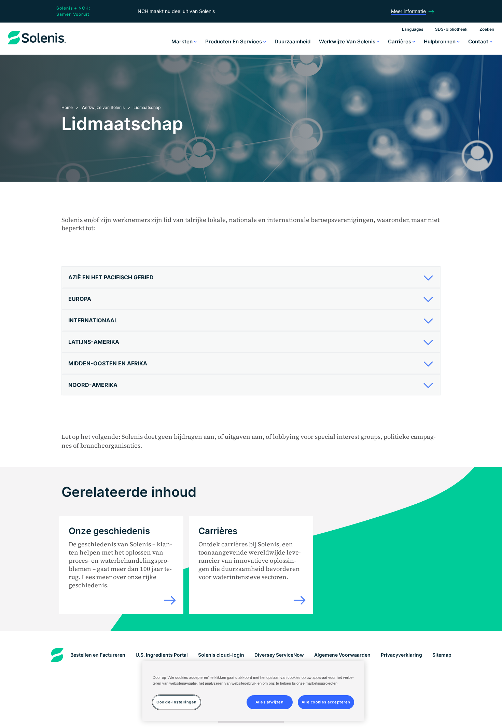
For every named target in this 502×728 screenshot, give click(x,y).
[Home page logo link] (37, 44)
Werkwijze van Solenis (348, 41)
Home (67, 107)
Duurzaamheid (292, 41)
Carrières (400, 41)
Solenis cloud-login (221, 655)
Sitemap (441, 655)
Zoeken (486, 29)
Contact (479, 41)
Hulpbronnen (440, 41)
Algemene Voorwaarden (342, 655)
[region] (253, 691)
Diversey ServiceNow (279, 655)
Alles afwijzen (269, 701)
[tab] (251, 277)
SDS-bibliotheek (451, 29)
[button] (248, 277)
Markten (182, 41)
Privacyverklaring (401, 655)
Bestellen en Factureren (97, 655)
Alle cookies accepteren (326, 701)
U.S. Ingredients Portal (162, 655)
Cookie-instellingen (176, 701)
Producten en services (234, 41)
